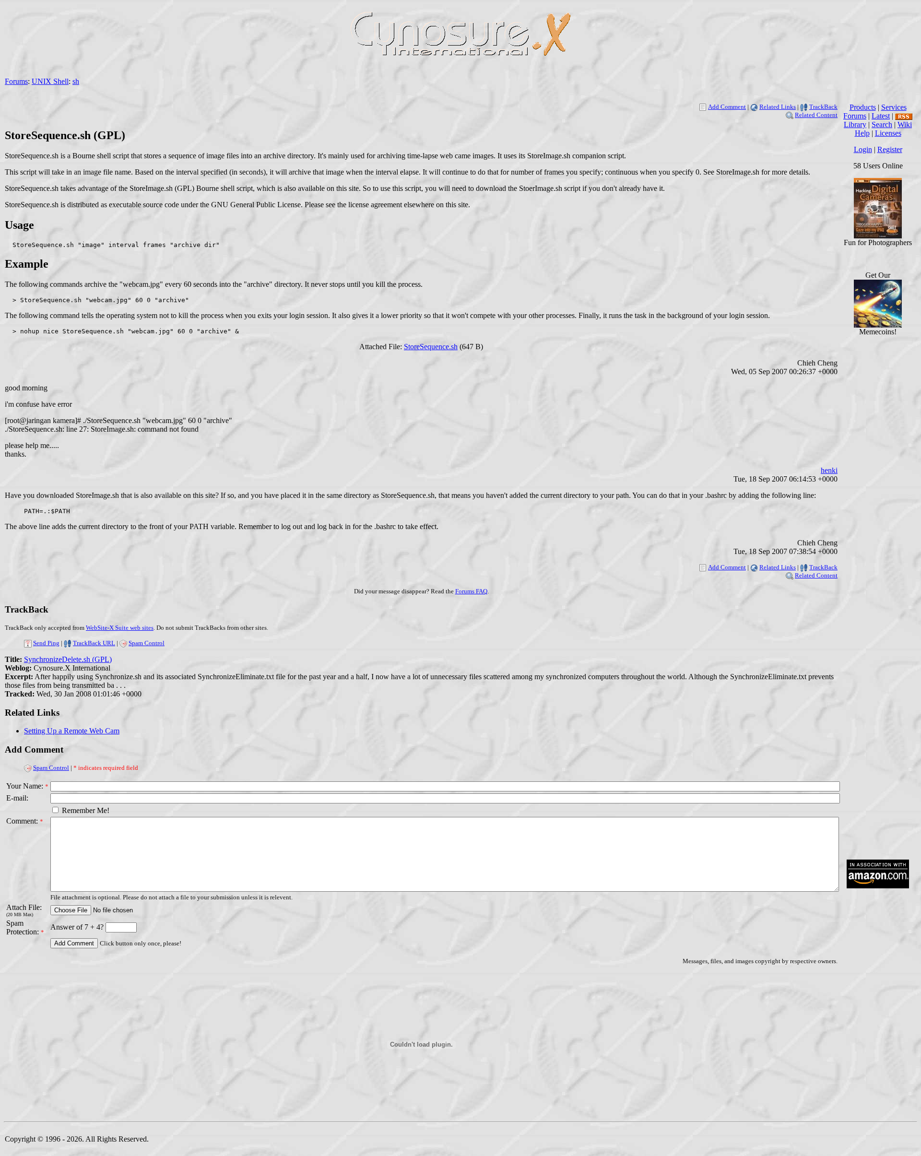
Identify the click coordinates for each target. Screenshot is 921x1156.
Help (862, 133)
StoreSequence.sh (431, 346)
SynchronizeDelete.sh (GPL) (68, 659)
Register (889, 149)
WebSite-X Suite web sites (120, 627)
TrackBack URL (94, 643)
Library (855, 124)
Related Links (777, 106)
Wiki (904, 124)
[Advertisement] (877, 707)
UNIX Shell (50, 81)
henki (829, 470)
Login (863, 149)
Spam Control (147, 643)
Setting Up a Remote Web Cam (71, 731)
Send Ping (46, 643)
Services (894, 107)
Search (882, 124)
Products (863, 107)
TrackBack (823, 106)
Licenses (888, 133)
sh (75, 81)
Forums (16, 81)
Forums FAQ (471, 591)
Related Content (816, 114)
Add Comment (727, 106)
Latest (881, 116)
